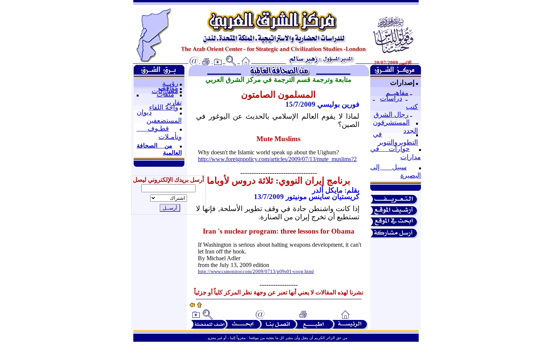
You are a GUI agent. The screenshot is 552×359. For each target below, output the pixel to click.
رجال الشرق (391, 114)
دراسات (391, 98)
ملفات (165, 94)
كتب (412, 106)
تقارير (174, 102)
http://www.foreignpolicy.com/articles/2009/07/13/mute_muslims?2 (277, 159)
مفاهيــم (397, 93)
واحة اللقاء (163, 107)
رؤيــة (170, 83)
